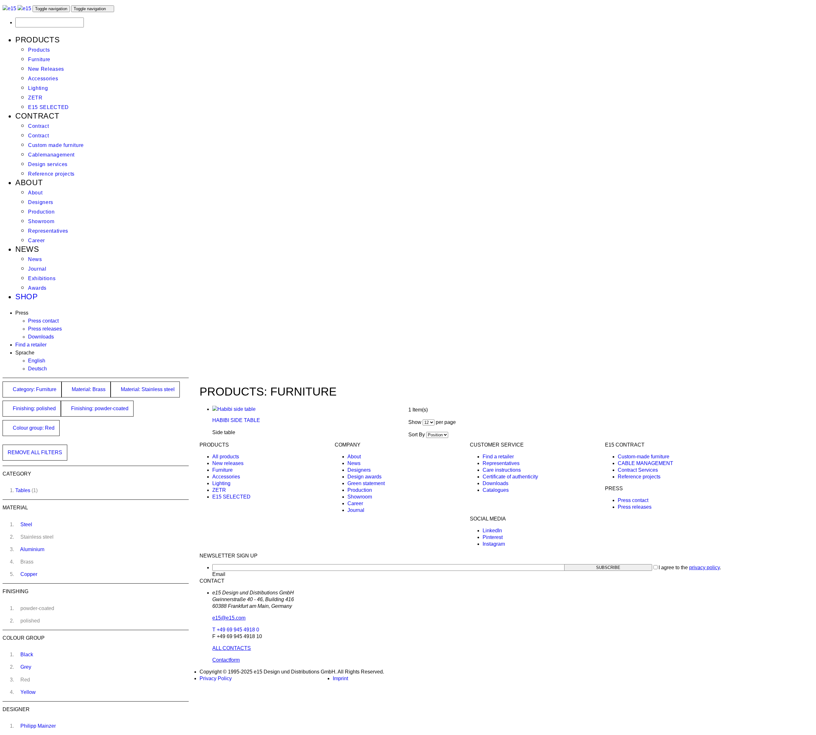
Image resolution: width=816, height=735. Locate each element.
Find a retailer (31, 344)
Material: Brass (88, 389)
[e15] (9, 8)
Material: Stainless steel (147, 389)
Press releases (45, 328)
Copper (28, 574)
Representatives (48, 231)
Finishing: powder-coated (99, 408)
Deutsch (37, 368)
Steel (26, 524)
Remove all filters (35, 452)
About (35, 192)
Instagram (494, 544)
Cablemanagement (51, 154)
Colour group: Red (33, 428)
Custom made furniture (56, 145)
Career (36, 240)
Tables (22, 490)
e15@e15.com (228, 618)
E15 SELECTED (48, 107)
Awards (37, 288)
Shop (26, 296)
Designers (40, 202)
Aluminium (32, 549)
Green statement (366, 483)
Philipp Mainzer (38, 726)
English (36, 360)
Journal (37, 269)
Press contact (43, 321)
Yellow (28, 692)
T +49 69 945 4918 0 (235, 629)
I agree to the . (690, 567)
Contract (38, 126)
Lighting (38, 88)
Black (26, 654)
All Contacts (231, 648)
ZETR (35, 97)
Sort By (416, 434)
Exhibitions (41, 278)
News (35, 259)
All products (225, 456)
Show (414, 422)
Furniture (39, 59)
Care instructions (502, 470)
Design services (48, 164)
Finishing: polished (33, 408)
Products (39, 50)
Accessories (43, 78)
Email (218, 574)
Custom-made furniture (643, 456)
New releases (228, 463)
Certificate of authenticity (510, 476)
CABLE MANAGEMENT (645, 463)
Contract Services (638, 470)
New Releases (46, 69)
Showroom (41, 221)
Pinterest (493, 537)
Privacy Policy (216, 678)
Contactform (226, 660)
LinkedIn (492, 530)
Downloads (41, 336)
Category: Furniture (33, 389)
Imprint (340, 678)
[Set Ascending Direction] (451, 434)
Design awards (364, 476)
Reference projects (51, 174)
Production (41, 212)
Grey (25, 667)
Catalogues (496, 490)
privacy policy (704, 567)
